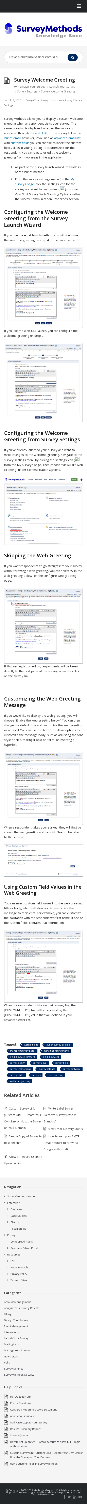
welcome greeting (20, 1080)
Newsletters (11, 1356)
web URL (41, 133)
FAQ (13, 1261)
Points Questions (20, 1403)
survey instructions (20, 1068)
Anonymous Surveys (23, 1416)
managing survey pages (22, 1050)
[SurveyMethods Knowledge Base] (43, 31)
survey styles (17, 1074)
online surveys (51, 1056)
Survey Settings (27, 91)
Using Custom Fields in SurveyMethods (34, 1463)
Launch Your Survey (62, 86)
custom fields (20, 143)
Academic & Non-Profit (24, 1248)
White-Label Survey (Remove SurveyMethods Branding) (60, 1114)
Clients (15, 1222)
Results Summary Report (25, 1429)
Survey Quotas (19, 1435)
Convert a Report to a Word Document (33, 1409)
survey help (61, 1062)
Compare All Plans (22, 1241)
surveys (36, 1074)
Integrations (11, 1332)
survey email (40, 1062)
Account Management (17, 1302)
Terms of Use (19, 1280)
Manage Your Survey (17, 1350)
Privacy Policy (19, 1274)
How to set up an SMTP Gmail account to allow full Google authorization (62, 1142)
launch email (12, 138)
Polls (7, 1362)
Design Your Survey (32, 86)
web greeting (56, 1074)
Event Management (16, 1326)
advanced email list (67, 138)
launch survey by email (58, 1044)
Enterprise (13, 1203)
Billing (7, 1314)
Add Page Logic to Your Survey (28, 1422)
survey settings (47, 1068)
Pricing (11, 1235)
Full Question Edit (20, 1396)
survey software (72, 1068)
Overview (16, 1209)
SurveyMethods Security (19, 1374)
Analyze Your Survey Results (21, 1308)
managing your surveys (56, 1050)
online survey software (22, 1056)
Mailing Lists (11, 1344)
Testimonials (18, 1228)
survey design (17, 1062)
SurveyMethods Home (21, 1196)
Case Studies (19, 1216)
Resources (13, 1254)
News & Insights (20, 1267)
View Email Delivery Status (65, 1129)
